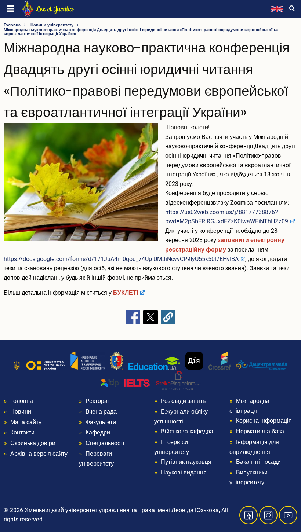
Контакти (22, 432)
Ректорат (98, 401)
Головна (12, 25)
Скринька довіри (32, 443)
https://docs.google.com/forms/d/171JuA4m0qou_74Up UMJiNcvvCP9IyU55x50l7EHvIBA (121, 259)
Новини (20, 411)
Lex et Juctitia (54, 9)
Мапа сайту (25, 422)
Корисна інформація (264, 421)
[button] (81, 184)
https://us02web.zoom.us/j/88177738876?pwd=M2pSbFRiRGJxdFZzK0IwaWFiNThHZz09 (226, 217)
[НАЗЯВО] (87, 360)
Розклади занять (183, 401)
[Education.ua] (154, 363)
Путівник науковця (186, 462)
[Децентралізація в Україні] (261, 364)
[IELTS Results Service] (125, 383)
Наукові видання (184, 472)
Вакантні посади (258, 462)
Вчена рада (101, 411)
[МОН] (39, 365)
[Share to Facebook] (133, 317)
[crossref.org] (219, 360)
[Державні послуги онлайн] (194, 360)
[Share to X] (150, 317)
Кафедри (98, 432)
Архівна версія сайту (39, 454)
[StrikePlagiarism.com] (178, 380)
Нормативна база (260, 431)
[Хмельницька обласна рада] (116, 360)
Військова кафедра (187, 431)
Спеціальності (105, 443)
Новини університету (51, 25)
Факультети (101, 422)
